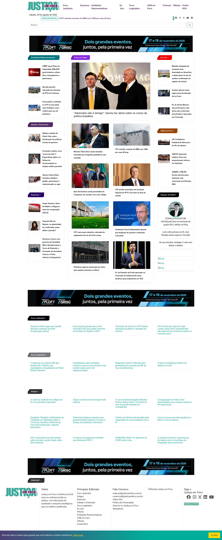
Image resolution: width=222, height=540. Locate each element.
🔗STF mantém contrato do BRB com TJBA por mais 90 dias (84, 18)
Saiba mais (78, 535)
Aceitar (214, 535)
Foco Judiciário (68, 7)
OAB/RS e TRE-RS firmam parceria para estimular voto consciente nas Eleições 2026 (181, 178)
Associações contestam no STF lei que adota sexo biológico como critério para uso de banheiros (51, 108)
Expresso (84, 5)
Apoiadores (118, 509)
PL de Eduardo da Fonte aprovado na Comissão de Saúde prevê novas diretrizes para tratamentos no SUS (130, 276)
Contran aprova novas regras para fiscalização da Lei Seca (181, 93)
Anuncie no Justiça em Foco (125, 506)
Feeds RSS (185, 7)
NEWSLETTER (191, 504)
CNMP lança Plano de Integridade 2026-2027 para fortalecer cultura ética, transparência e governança (51, 72)
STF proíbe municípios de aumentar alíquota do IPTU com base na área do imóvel (130, 193)
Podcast (167, 5)
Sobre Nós (117, 499)
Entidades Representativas (99, 7)
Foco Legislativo (134, 7)
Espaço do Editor (168, 195)
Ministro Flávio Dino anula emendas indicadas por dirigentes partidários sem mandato (90, 155)
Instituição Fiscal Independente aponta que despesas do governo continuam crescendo (130, 233)
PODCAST (35, 480)
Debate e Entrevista (40, 125)
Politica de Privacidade (123, 502)
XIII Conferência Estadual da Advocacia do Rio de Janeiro (181, 142)
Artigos (34, 391)
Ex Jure (122, 7)
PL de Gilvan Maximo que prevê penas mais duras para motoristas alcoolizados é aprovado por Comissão (181, 111)
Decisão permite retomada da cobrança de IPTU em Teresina (51, 90)
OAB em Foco (151, 7)
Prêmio (80, 512)
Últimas (176, 5)
